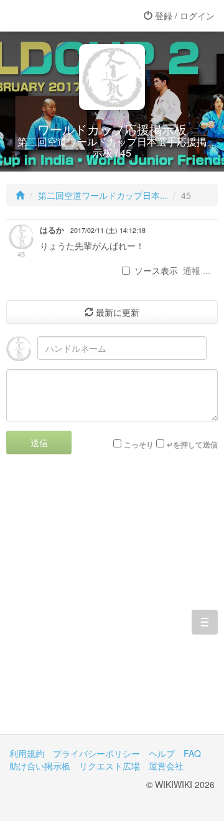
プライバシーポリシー (96, 753)
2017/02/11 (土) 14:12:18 (108, 230)
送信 (39, 442)
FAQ (192, 753)
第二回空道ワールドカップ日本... (102, 195)
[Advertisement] (112, 603)
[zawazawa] (59, 15)
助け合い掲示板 (39, 765)
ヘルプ (162, 753)
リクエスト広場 (109, 765)
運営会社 (166, 765)
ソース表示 (156, 270)
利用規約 (26, 753)
